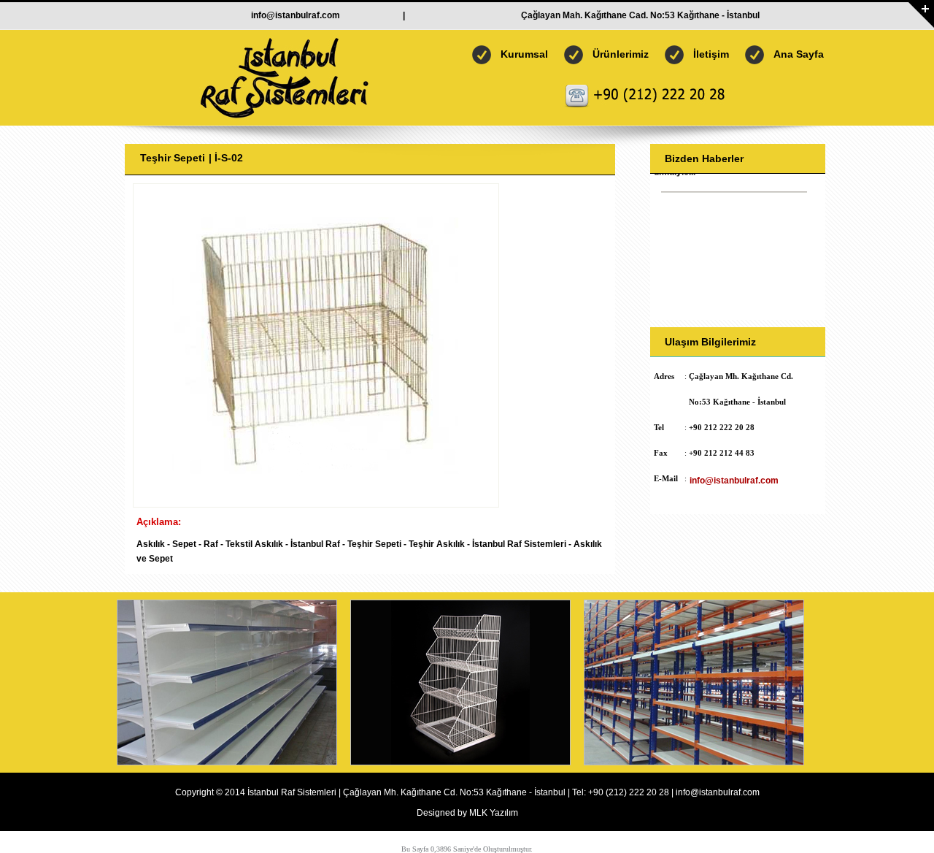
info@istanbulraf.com (295, 15)
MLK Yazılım (493, 813)
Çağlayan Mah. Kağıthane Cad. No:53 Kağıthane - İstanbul (640, 15)
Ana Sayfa (798, 54)
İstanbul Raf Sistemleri (291, 792)
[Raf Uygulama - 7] (694, 761)
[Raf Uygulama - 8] (460, 761)
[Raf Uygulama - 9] (227, 761)
